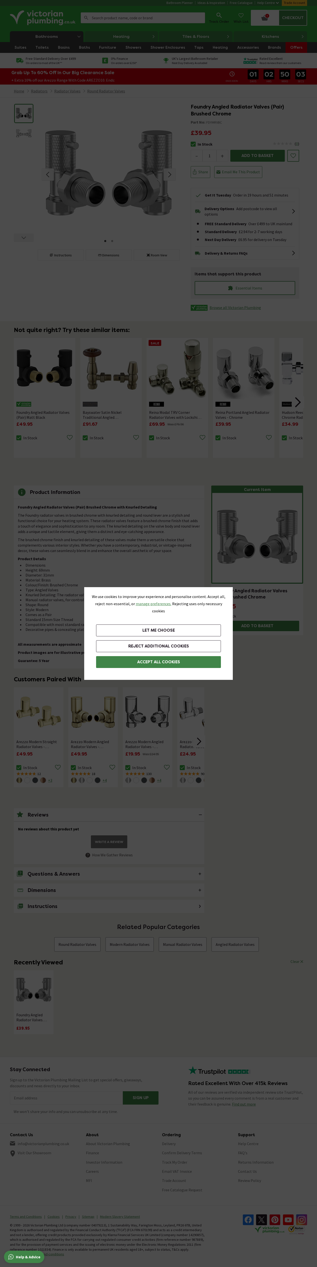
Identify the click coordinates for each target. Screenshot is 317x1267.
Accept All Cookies (158, 662)
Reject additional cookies (158, 646)
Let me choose (158, 630)
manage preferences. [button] (153, 603)
